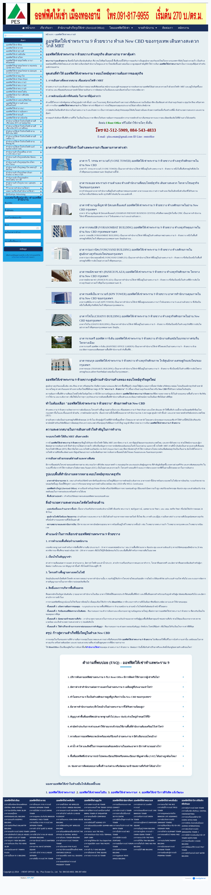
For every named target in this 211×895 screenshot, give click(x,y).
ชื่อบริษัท (8, 203)
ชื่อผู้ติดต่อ (9, 210)
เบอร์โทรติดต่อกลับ (13, 218)
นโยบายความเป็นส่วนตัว (20, 257)
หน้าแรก (49, 34)
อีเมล (7, 225)
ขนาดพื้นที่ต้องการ (13, 241)
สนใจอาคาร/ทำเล (12, 232)
